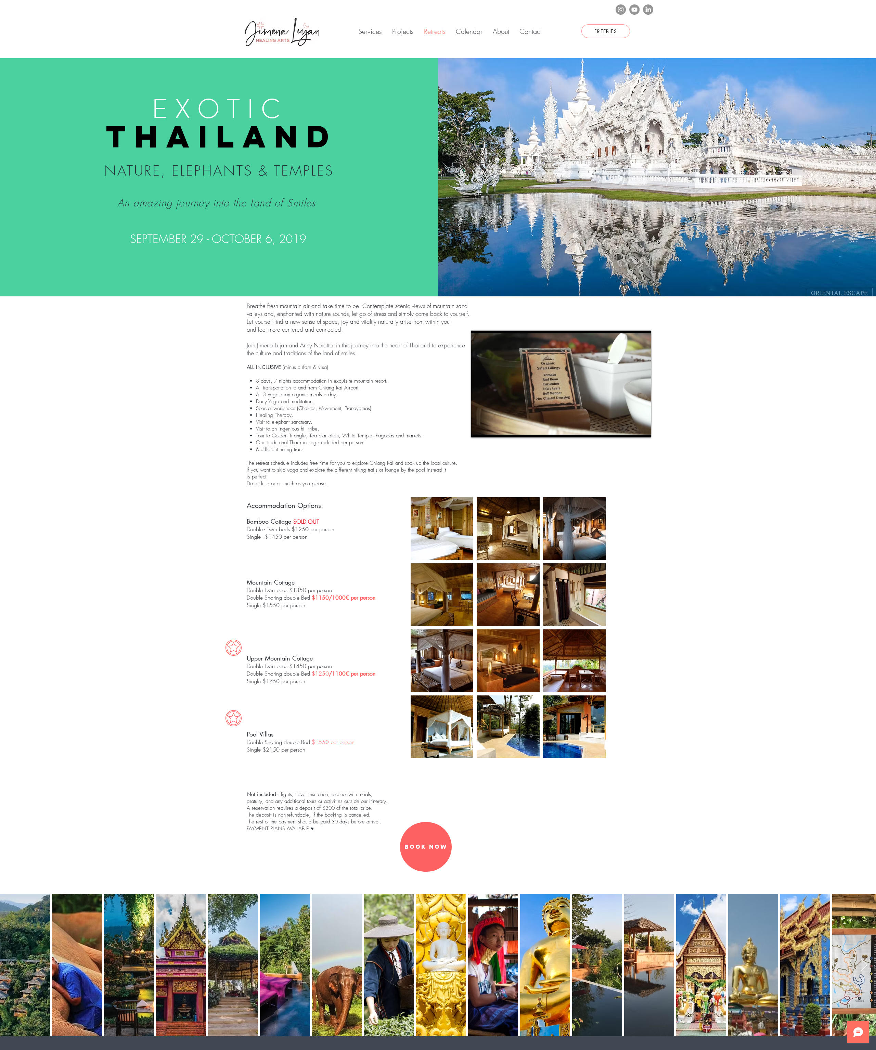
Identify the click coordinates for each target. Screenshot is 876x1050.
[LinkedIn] (648, 9)
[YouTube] (634, 9)
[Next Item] (864, 965)
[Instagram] (621, 9)
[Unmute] (491, 428)
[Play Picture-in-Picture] (630, 428)
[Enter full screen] (641, 428)
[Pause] (480, 428)
